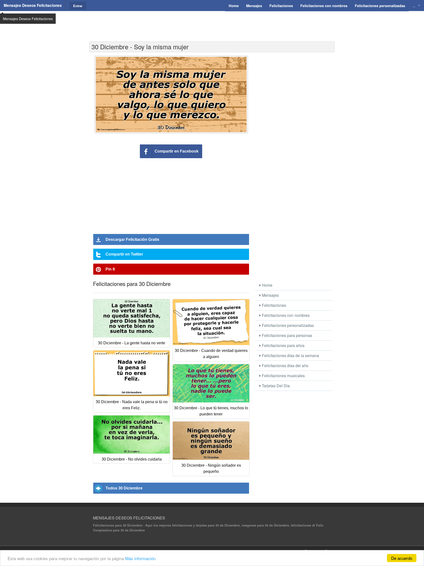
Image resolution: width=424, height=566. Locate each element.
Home (266, 285)
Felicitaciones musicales (283, 375)
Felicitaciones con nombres (285, 315)
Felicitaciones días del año (284, 365)
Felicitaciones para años (283, 345)
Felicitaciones (273, 305)
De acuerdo (401, 558)
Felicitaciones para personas (286, 335)
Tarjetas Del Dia (275, 385)
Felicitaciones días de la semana (290, 355)
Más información (140, 558)
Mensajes (270, 295)
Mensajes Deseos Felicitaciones (33, 5)
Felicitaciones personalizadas (287, 325)
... (413, 5)
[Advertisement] (212, 23)
